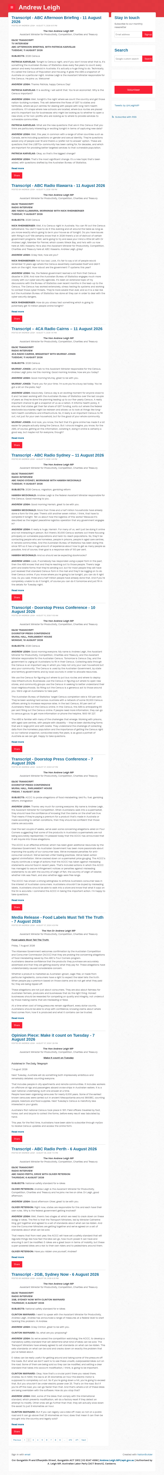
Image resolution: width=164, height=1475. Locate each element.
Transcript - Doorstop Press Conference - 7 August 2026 (52, 761)
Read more (18, 168)
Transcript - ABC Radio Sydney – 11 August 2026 (58, 455)
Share (17, 175)
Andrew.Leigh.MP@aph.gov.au (117, 1460)
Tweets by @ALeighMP (127, 105)
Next (84, 1440)
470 (70, 1440)
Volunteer (133, 90)
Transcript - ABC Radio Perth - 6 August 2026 (54, 1149)
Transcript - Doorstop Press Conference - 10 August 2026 (53, 609)
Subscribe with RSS (125, 116)
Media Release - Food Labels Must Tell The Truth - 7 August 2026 (57, 919)
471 (76, 1440)
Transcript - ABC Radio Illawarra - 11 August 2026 (58, 185)
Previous (17, 1440)
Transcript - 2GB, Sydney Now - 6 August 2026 (55, 1274)
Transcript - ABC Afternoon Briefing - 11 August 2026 (56, 20)
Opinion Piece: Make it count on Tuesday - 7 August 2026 (53, 1037)
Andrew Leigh (39, 7)
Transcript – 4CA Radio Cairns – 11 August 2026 (57, 329)
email (27, 1454)
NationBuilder (144, 1454)
